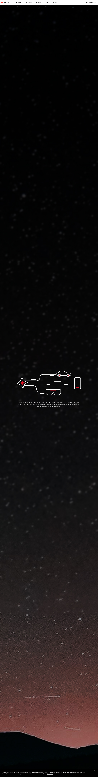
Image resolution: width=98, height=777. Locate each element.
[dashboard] (4, 2)
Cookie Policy (50, 773)
